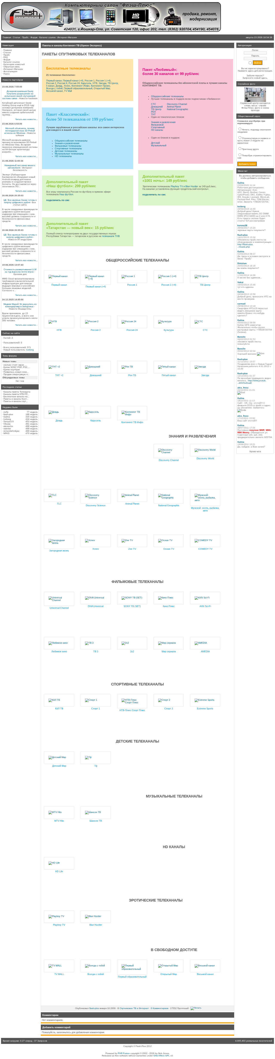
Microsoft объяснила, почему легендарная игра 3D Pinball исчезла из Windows (19, 130)
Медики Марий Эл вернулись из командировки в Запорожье (20, 305)
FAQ (5, 57)
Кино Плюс (169, 606)
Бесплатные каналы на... (16, 396)
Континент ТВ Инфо (132, 422)
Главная (7, 50)
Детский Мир (59, 766)
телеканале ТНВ (111, 236)
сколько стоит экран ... (15, 365)
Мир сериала (169, 651)
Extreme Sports (205, 708)
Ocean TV (168, 549)
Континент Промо (100, 85)
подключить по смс (57, 200)
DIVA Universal (95, 606)
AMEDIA (205, 651)
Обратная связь (11, 66)
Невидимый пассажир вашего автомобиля (20, 166)
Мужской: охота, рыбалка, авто (205, 509)
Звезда (102, 83)
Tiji (95, 766)
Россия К (62, 83)
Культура (169, 330)
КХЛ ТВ (59, 708)
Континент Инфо (81, 85)
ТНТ (153, 114)
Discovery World (205, 458)
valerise (7, 428)
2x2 (132, 651)
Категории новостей (14, 64)
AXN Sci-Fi (205, 606)
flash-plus (8, 414)
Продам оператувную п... (16, 374)
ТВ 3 (95, 651)
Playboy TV (59, 925)
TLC (59, 503)
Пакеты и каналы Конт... (15, 399)
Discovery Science (95, 505)
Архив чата (255, 451)
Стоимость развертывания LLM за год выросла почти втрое (20, 270)
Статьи (7, 52)
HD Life (59, 871)
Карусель (86, 83)
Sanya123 (8, 421)
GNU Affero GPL (161, 1055)
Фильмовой (157, 124)
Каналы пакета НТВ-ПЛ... (16, 394)
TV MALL (59, 974)
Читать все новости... (26, 119)
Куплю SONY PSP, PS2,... (16, 367)
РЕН (153, 112)
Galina (6, 417)
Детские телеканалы (66, 151)
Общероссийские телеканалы (71, 140)
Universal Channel (59, 608)
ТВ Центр (113, 83)
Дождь (59, 85)
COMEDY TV (205, 549)
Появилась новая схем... (16, 372)
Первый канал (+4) (73, 80)
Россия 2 (51, 83)
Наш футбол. (66, 194)
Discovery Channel (177, 104)
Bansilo (241, 337)
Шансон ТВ (96, 820)
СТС (153, 104)
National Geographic (177, 109)
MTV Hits (59, 820)
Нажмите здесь (246, 71)
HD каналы (157, 130)
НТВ (95, 83)
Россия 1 (90, 80)
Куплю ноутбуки (11, 369)
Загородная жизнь (59, 550)
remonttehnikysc (11, 431)
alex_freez (242, 387)
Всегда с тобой (54, 88)
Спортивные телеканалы (68, 148)
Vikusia (7, 424)
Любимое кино (59, 651)
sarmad (241, 303)
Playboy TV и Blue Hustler (184, 186)
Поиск (6, 74)
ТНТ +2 (59, 375)
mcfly (5, 412)
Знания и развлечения (67, 143)
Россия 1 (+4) (103, 80)
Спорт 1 (95, 708)
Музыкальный (158, 145)
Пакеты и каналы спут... (15, 401)
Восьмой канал (54, 91)
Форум (6, 59)
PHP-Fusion (124, 1053)
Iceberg (30, 350)
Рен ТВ (132, 375)
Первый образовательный (78, 88)
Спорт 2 (168, 708)
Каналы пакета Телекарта (16, 392)
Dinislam (242, 263)
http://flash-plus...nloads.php (245, 245)
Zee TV (132, 549)
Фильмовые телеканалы (68, 146)
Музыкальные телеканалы (69, 153)
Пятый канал (169, 375)
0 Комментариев (159, 1008)
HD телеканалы (63, 156)
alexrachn (8, 426)
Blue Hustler (95, 925)
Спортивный (158, 127)
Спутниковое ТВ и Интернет (134, 1008)
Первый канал (54, 80)
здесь (264, 78)
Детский (155, 143)
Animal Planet (174, 106)
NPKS (6, 433)
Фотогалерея (10, 71)
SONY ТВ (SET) (132, 606)
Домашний (157, 106)
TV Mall (68, 91)
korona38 (242, 225)
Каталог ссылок (11, 62)
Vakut (240, 282)
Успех (67, 85)
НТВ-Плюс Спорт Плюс (132, 710)
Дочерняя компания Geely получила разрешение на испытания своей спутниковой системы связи (18, 95)
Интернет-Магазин (13, 69)
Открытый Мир (102, 88)
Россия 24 (74, 83)
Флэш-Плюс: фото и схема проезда (255, 109)
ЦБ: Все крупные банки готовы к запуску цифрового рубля (20, 201)
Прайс (6, 55)
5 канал (50, 85)
